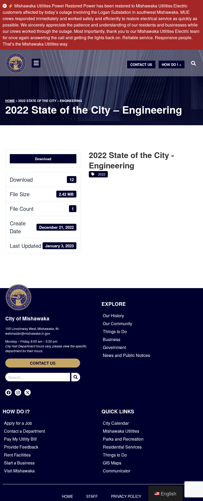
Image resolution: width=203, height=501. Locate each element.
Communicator (116, 471)
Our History (113, 315)
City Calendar (116, 423)
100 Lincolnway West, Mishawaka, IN (32, 328)
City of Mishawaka (27, 318)
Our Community (117, 323)
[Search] (75, 377)
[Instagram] (18, 392)
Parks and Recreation (123, 439)
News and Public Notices (126, 355)
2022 (100, 174)
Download (43, 158)
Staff (92, 496)
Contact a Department (24, 431)
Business (111, 339)
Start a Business (19, 463)
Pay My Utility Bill (20, 439)
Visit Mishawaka (19, 471)
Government (114, 347)
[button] (36, 63)
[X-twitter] (27, 392)
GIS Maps (112, 463)
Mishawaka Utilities (121, 431)
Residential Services (122, 447)
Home (10, 100)
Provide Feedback (21, 447)
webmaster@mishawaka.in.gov (27, 333)
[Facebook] (8, 392)
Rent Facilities (17, 455)
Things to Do (115, 331)
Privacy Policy (126, 496)
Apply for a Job (18, 423)
